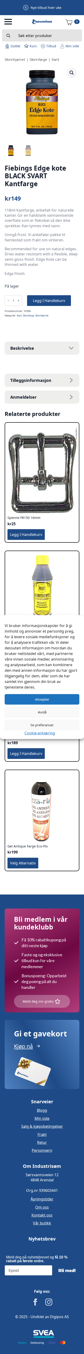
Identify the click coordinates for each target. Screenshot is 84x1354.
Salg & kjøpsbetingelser (42, 1126)
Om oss (42, 1207)
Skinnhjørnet (15, 60)
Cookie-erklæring (39, 732)
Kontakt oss (42, 1215)
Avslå (42, 712)
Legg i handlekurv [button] (26, 534)
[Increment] (18, 300)
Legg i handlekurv (49, 300)
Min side (42, 1118)
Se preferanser (42, 725)
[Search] (8, 36)
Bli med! (67, 1270)
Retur (42, 1142)
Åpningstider (42, 1199)
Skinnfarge (38, 60)
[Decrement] (8, 300)
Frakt (42, 1134)
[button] (72, 73)
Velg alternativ (23, 863)
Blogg (42, 1110)
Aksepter (42, 699)
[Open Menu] (8, 21)
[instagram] (48, 1302)
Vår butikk (42, 1223)
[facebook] (35, 1302)
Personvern (42, 1150)
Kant (55, 60)
